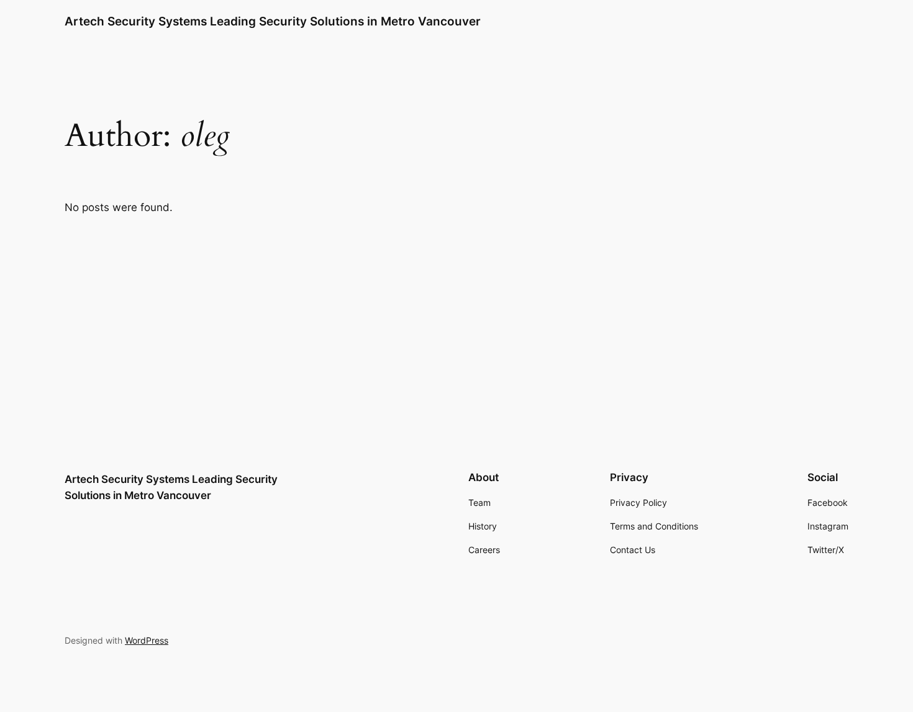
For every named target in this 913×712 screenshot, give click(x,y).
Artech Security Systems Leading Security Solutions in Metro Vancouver (273, 21)
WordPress (146, 640)
